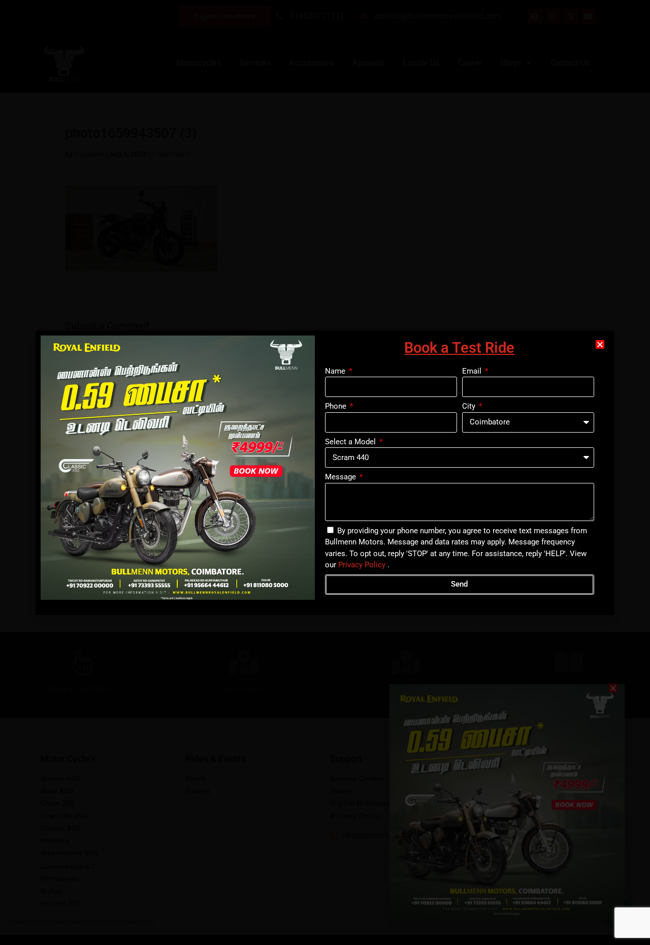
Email (472, 371)
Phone (336, 406)
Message (341, 476)
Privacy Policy (361, 564)
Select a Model (351, 441)
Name (336, 371)
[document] (325, 472)
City (469, 406)
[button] (600, 344)
